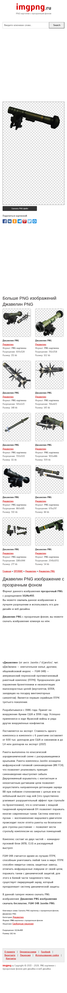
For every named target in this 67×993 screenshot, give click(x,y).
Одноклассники (28, 951)
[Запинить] (25, 221)
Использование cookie (47, 955)
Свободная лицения (23, 923)
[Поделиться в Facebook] (5, 221)
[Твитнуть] (29, 221)
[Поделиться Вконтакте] (10, 221)
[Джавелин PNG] (17, 316)
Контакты (11, 958)
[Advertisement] (33, 68)
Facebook (45, 951)
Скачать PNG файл (20, 208)
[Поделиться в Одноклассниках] (15, 221)
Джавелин (8, 344)
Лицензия (25, 955)
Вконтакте (9, 955)
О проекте (9, 951)
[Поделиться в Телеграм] (20, 221)
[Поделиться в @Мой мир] (34, 221)
